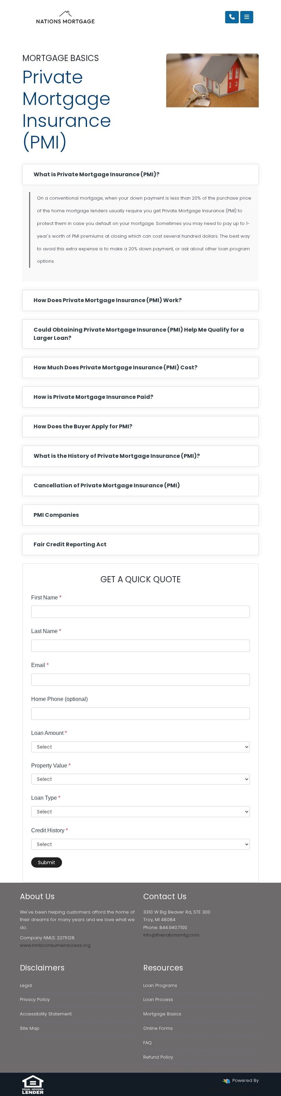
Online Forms (158, 1028)
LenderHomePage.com (233, 1088)
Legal (26, 985)
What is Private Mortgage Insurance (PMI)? (96, 174)
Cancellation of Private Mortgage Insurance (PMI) (107, 485)
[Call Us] (232, 17)
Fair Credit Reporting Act (70, 544)
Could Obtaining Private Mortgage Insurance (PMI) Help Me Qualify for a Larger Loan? (139, 334)
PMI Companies (56, 515)
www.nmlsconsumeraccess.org (55, 945)
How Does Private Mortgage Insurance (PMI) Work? (108, 300)
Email (40, 665)
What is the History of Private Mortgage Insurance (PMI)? (117, 456)
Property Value (51, 766)
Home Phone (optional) (59, 699)
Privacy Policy (35, 999)
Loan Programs (160, 985)
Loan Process (158, 999)
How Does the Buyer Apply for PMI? (83, 426)
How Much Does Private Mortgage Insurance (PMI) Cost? (115, 367)
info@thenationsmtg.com (171, 935)
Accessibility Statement (46, 1014)
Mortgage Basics (162, 1014)
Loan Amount (49, 733)
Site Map (29, 1028)
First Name (46, 597)
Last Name (46, 631)
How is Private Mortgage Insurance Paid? (93, 397)
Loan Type (45, 798)
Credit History (49, 830)
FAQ (147, 1042)
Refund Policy (158, 1057)
